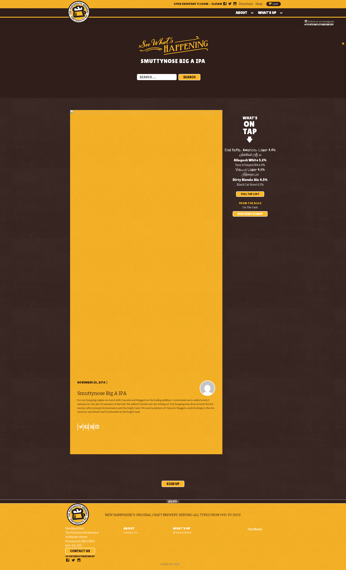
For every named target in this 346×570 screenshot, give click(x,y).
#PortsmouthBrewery (319, 24)
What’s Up (267, 13)
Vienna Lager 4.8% (250, 170)
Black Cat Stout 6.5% (250, 184)
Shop (259, 4)
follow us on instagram (320, 21)
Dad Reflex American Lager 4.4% (250, 150)
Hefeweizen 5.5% (250, 175)
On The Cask (250, 207)
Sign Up (173, 484)
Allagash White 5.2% (250, 160)
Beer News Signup (250, 213)
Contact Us (80, 551)
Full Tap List (250, 194)
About (241, 13)
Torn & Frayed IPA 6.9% (250, 165)
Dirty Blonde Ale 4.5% (250, 180)
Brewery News (182, 532)
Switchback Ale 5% (250, 155)
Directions (246, 4)
